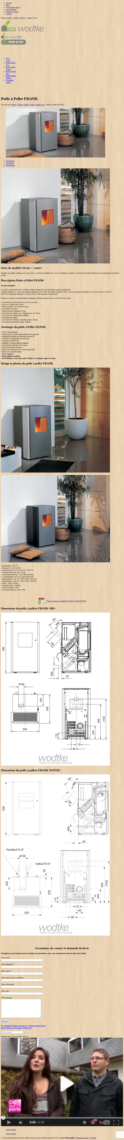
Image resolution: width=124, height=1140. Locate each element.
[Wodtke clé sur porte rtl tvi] (62, 1125)
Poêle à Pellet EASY (9, 1028)
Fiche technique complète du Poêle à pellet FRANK (66, 601)
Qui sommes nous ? (13, 7)
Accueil (9, 3)
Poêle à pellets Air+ (37, 105)
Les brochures (11, 9)
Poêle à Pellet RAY (24, 1028)
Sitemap (93, 1138)
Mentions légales (82, 1138)
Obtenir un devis (12, 12)
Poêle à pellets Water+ (37, 1026)
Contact (9, 14)
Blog (8, 5)
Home (14, 105)
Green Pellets (11, 1130)
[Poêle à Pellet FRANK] (55, 157)
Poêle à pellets (23, 105)
